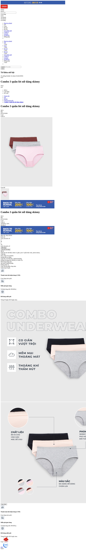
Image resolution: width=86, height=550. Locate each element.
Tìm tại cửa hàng (5, 249)
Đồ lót (5, 99)
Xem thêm (3, 504)
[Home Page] (4, 8)
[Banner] (33, 4)
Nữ (5, 97)
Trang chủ (6, 96)
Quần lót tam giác (8, 100)
